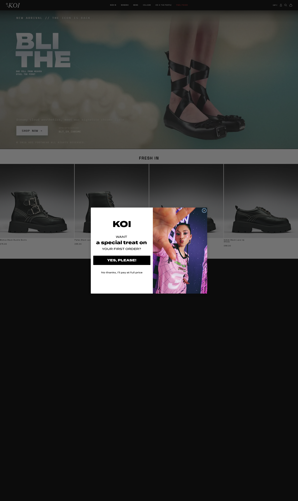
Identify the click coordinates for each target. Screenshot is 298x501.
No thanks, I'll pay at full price (121, 272)
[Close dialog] (204, 210)
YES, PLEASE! (121, 260)
